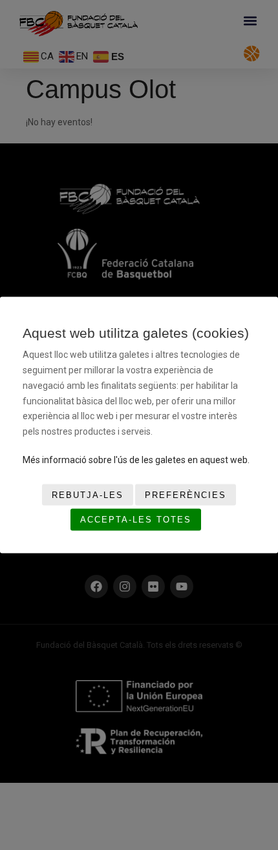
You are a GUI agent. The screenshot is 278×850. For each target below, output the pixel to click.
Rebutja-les (87, 494)
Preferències (185, 494)
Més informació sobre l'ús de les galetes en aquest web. (136, 460)
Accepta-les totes (135, 519)
